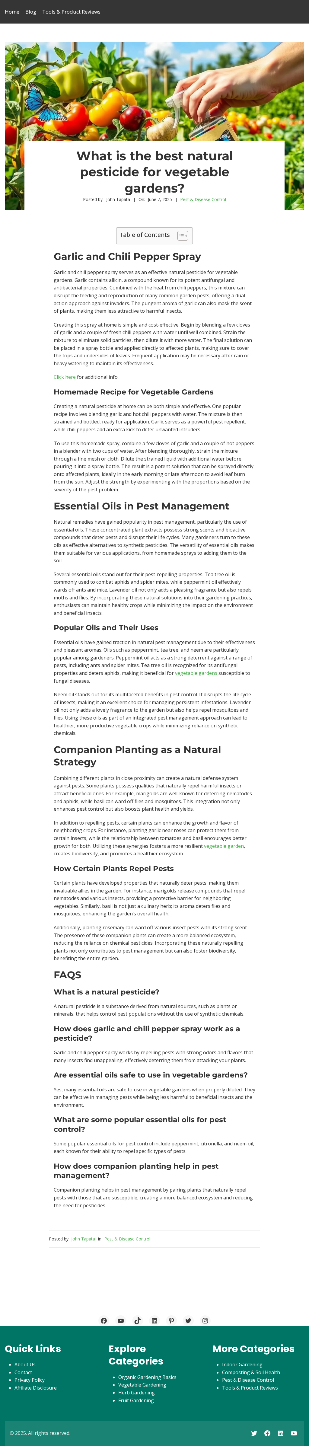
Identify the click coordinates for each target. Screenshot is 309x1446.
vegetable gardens (196, 673)
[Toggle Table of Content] (179, 236)
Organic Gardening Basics (147, 1377)
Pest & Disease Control (203, 199)
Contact (23, 1372)
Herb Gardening (136, 1392)
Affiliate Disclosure (35, 1387)
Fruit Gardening (136, 1400)
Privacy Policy (29, 1380)
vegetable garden (224, 846)
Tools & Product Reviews (250, 1387)
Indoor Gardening (242, 1364)
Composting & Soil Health (251, 1372)
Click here (65, 377)
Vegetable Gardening (142, 1384)
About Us (25, 1364)
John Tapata (83, 1239)
